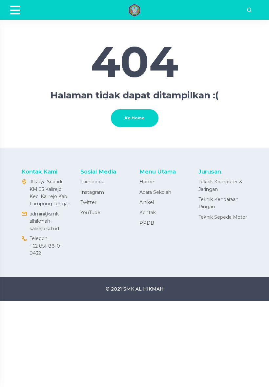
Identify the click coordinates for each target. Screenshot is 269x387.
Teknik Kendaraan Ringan (218, 203)
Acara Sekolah (155, 192)
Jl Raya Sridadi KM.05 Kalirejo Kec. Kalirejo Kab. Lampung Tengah (50, 193)
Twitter (88, 202)
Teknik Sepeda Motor (222, 217)
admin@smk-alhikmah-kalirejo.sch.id (45, 221)
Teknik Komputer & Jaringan (220, 185)
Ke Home (135, 117)
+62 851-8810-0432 (46, 249)
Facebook (91, 182)
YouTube (90, 212)
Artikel (146, 202)
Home (146, 182)
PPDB (146, 223)
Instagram (92, 192)
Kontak (147, 212)
